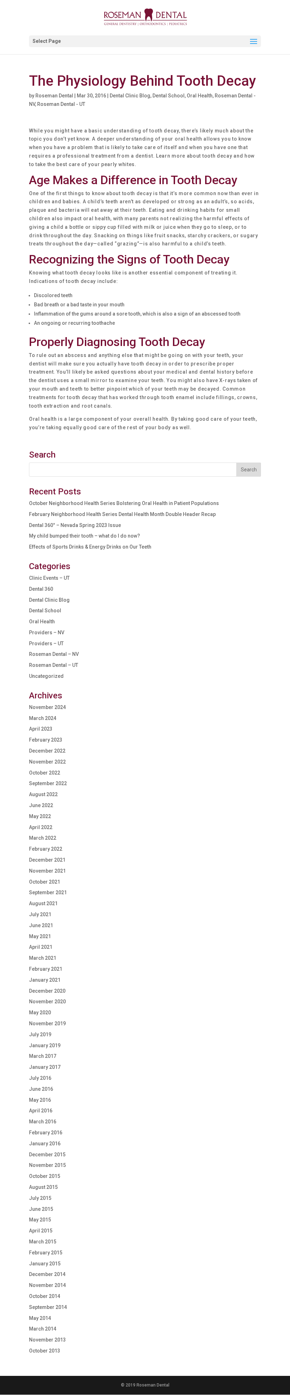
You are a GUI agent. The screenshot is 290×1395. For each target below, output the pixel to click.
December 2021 (47, 860)
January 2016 (44, 1143)
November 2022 (47, 762)
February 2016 (45, 1132)
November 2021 (47, 871)
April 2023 (40, 729)
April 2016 (40, 1110)
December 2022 (47, 751)
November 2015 (47, 1165)
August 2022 (43, 794)
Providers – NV (46, 632)
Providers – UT (46, 643)
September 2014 (48, 1307)
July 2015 (40, 1198)
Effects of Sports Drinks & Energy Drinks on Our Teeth (90, 547)
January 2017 (44, 1067)
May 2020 (40, 1012)
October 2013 (44, 1351)
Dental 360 (41, 589)
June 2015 (41, 1209)
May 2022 (40, 816)
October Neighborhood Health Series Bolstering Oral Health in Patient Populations (124, 503)
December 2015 (47, 1154)
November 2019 (47, 1023)
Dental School (168, 95)
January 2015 (44, 1263)
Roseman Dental (54, 95)
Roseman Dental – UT (53, 665)
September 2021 (48, 892)
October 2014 (44, 1296)
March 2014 (42, 1329)
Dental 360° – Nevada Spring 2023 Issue (75, 525)
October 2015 (44, 1176)
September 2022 (48, 783)
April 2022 (40, 827)
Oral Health (200, 95)
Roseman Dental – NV (54, 654)
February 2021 (45, 969)
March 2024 (42, 718)
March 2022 (42, 838)
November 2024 (47, 707)
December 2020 (47, 991)
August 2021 (43, 903)
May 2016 (40, 1100)
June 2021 (41, 925)
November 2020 (47, 1001)
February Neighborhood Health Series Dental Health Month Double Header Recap (122, 514)
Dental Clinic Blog (130, 95)
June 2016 (41, 1089)
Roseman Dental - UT (61, 104)
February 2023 (45, 740)
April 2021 (40, 947)
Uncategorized (46, 676)
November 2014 (47, 1285)
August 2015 (43, 1187)
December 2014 (47, 1274)
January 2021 (44, 980)
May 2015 (40, 1220)
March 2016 (42, 1121)
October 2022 (44, 773)
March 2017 (42, 1056)
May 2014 (40, 1318)
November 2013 (47, 1340)
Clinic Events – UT (49, 578)
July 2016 (40, 1078)
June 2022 (41, 805)
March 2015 (42, 1241)
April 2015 (40, 1231)
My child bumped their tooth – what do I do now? (84, 536)
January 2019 (44, 1045)
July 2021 (40, 914)
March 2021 (42, 958)
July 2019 (40, 1034)
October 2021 (44, 882)
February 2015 (45, 1252)
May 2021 (40, 936)
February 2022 (45, 849)
